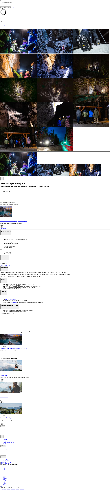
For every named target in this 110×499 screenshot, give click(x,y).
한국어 (4, 476)
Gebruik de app (3, 22)
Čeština (4, 469)
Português (4, 480)
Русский (4, 482)
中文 (4, 484)
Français (4, 474)
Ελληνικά (4, 472)
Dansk (4, 470)
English (4, 467)
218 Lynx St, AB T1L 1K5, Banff (6, 265)
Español (4, 473)
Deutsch (4, 471)
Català (4, 468)
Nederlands (5, 478)
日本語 (4, 479)
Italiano (4, 477)
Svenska (4, 483)
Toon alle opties (3, 228)
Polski (4, 481)
